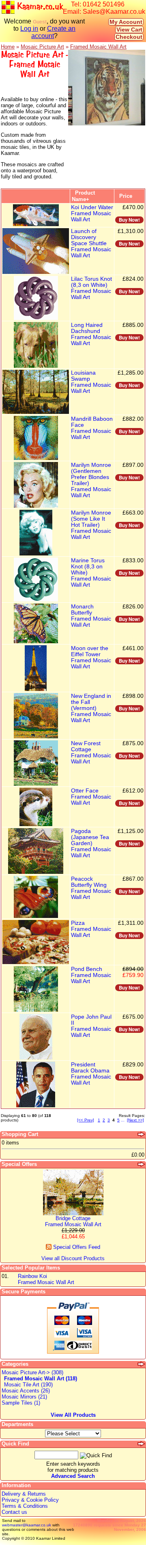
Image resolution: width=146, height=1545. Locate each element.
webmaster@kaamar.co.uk (26, 1525)
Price (125, 196)
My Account (126, 22)
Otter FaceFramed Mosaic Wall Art (91, 797)
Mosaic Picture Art (42, 47)
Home (8, 47)
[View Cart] (141, 1134)
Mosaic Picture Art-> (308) (32, 1372)
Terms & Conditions (25, 1506)
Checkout (129, 37)
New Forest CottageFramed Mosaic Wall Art (91, 752)
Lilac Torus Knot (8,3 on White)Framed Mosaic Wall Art (91, 288)
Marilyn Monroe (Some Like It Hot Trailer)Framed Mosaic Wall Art (91, 525)
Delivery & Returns (24, 1494)
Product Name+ (83, 196)
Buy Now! (129, 219)
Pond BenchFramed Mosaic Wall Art (91, 975)
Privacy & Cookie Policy (30, 1500)
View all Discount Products (73, 1258)
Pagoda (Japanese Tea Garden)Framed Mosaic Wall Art (91, 843)
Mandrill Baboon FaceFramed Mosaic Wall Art (92, 428)
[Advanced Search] (141, 1444)
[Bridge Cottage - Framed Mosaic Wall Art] (73, 1213)
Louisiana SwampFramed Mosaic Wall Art (91, 382)
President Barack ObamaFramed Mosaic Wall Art (91, 1074)
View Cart (129, 29)
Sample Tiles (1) (21, 1403)
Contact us (14, 1512)
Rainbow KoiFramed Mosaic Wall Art (46, 1279)
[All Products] (141, 1364)
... (123, 1120)
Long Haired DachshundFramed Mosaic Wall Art (91, 334)
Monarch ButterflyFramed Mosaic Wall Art (91, 616)
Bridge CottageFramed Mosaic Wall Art (73, 1221)
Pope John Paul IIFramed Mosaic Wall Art (91, 1026)
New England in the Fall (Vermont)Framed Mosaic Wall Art (91, 708)
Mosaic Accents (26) (26, 1391)
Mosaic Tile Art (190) (28, 1385)
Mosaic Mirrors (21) (24, 1397)
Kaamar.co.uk (39, 6)
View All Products (73, 1415)
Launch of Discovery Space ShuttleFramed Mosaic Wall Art (91, 243)
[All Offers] (141, 1164)
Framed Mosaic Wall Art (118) (40, 1378)
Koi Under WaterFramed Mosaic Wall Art (92, 213)
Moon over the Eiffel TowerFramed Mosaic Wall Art (91, 657)
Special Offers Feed (76, 1247)
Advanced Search (73, 1476)
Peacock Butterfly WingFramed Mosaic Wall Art (91, 888)
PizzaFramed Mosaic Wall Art (91, 929)
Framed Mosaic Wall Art (98, 47)
